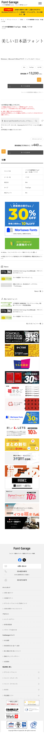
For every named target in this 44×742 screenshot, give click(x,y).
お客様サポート (8, 598)
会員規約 (6, 662)
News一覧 (37, 291)
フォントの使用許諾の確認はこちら (31, 92)
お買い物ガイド (8, 593)
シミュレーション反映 (36, 121)
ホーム (2, 19)
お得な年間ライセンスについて (13, 609)
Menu (40, 3)
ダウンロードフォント (12, 19)
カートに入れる (25, 86)
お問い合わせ (22, 566)
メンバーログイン (9, 619)
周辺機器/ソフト (9, 695)
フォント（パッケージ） (11, 678)
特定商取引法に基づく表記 (11, 646)
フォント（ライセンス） (11, 684)
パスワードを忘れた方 (10, 630)
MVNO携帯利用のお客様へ (22, 574)
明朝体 (21, 19)
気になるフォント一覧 (33, 324)
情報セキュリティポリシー (11, 656)
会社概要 (6, 640)
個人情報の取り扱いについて (12, 651)
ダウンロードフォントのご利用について (15, 603)
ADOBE (6, 690)
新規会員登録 (8, 625)
